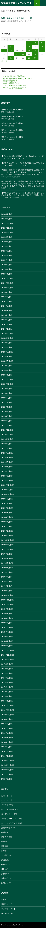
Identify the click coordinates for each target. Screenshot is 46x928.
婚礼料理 (4, 837)
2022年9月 (5, 388)
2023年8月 (5, 347)
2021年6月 (5, 457)
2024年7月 (5, 301)
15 (29, 50)
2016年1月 (5, 756)
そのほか (4, 800)
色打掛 (4, 878)
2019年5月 (5, 572)
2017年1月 (5, 701)
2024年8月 (5, 297)
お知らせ (4, 795)
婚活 (3, 832)
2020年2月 (5, 531)
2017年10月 (6, 659)
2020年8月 (5, 503)
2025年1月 (5, 274)
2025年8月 (5, 242)
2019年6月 (5, 568)
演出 (3, 860)
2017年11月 (6, 655)
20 (17, 54)
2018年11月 (6, 600)
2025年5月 (5, 255)
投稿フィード (6, 904)
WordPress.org (7, 913)
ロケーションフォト (9, 823)
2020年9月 (5, 499)
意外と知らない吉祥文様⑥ (12, 123)
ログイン (4, 899)
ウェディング (6, 809)
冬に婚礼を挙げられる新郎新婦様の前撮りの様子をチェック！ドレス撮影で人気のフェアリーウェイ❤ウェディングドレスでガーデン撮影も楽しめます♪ (22, 172)
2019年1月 (5, 591)
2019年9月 (5, 554)
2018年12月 (6, 595)
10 (42, 47)
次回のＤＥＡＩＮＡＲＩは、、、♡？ (17, 18)
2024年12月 (6, 278)
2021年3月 (5, 471)
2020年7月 (5, 508)
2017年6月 (5, 678)
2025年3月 (5, 265)
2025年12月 (6, 223)
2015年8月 (5, 779)
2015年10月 (6, 770)
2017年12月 (6, 650)
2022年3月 (5, 416)
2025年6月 (5, 251)
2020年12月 (6, 485)
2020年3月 (5, 526)
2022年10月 (6, 384)
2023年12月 (6, 333)
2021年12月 (6, 430)
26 (11, 58)
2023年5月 (5, 361)
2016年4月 (5, 742)
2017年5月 (5, 682)
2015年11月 (6, 765)
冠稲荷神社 (5, 828)
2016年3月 (5, 747)
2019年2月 (5, 586)
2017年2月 (5, 696)
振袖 (3, 846)
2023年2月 (5, 370)
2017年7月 (5, 673)
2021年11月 (6, 434)
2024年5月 (5, 310)
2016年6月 (5, 733)
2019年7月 (5, 563)
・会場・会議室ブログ (10, 83)
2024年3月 (5, 320)
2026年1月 (5, 219)
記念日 (4, 883)
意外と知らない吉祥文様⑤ (12, 130)
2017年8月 (5, 669)
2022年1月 (5, 425)
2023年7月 (5, 352)
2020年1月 (5, 535)
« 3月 (3, 61)
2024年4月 (5, 315)
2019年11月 (6, 545)
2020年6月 (5, 512)
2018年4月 (5, 632)
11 (4, 50)
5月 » (8, 61)
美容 (3, 874)
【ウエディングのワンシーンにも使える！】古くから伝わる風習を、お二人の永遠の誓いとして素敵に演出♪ (22, 195)
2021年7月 (5, 453)
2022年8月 (5, 393)
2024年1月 (5, 329)
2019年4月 (5, 577)
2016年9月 (5, 719)
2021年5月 (5, 462)
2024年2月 (5, 324)
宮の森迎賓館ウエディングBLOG (17, 3)
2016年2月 (5, 751)
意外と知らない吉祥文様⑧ (12, 109)
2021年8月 (5, 448)
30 (35, 58)
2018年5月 (5, 627)
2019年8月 (5, 558)
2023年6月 (5, 356)
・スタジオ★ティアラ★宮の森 (13, 85)
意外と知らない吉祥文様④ (12, 137)
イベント (4, 805)
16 (35, 50)
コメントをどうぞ (25, 21)
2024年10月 (6, 287)
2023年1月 (5, 375)
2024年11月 (6, 283)
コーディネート (7, 814)
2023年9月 (5, 343)
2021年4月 (5, 467)
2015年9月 (5, 774)
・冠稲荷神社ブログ (9, 81)
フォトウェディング (9, 818)
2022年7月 (5, 398)
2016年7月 (5, 728)
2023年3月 (5, 366)
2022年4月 (5, 411)
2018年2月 (5, 641)
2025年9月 (5, 237)
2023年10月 (6, 338)
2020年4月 (5, 522)
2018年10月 (6, 604)
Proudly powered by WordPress (12, 925)
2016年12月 (6, 705)
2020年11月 (6, 489)
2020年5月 (5, 517)
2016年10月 (6, 714)
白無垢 (4, 864)
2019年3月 (5, 581)
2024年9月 (5, 292)
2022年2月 (5, 421)
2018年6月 (5, 623)
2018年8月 (5, 613)
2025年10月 (6, 232)
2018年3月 (5, 636)
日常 (3, 851)
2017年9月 (5, 664)
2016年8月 (5, 724)
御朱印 (4, 841)
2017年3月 (5, 692)
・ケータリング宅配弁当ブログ (13, 88)
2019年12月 (6, 540)
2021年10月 (6, 439)
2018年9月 (5, 609)
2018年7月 (5, 618)
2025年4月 (5, 260)
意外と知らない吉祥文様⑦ (12, 116)
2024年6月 (5, 306)
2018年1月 (5, 646)
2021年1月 (5, 480)
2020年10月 (6, 494)
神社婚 (4, 869)
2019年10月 (6, 549)
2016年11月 (6, 710)
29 (29, 58)
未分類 (4, 855)
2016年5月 (5, 737)
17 (42, 50)
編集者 (15, 21)
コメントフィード (8, 909)
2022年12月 (6, 379)
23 (35, 54)
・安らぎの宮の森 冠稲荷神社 (13, 76)
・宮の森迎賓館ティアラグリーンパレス (17, 78)
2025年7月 (5, 246)
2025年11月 (6, 228)
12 (11, 50)
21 (23, 54)
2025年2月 (5, 269)
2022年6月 (5, 402)
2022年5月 (5, 407)
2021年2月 (5, 476)
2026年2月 (5, 214)
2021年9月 (5, 444)
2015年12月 (6, 760)
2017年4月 (5, 687)
